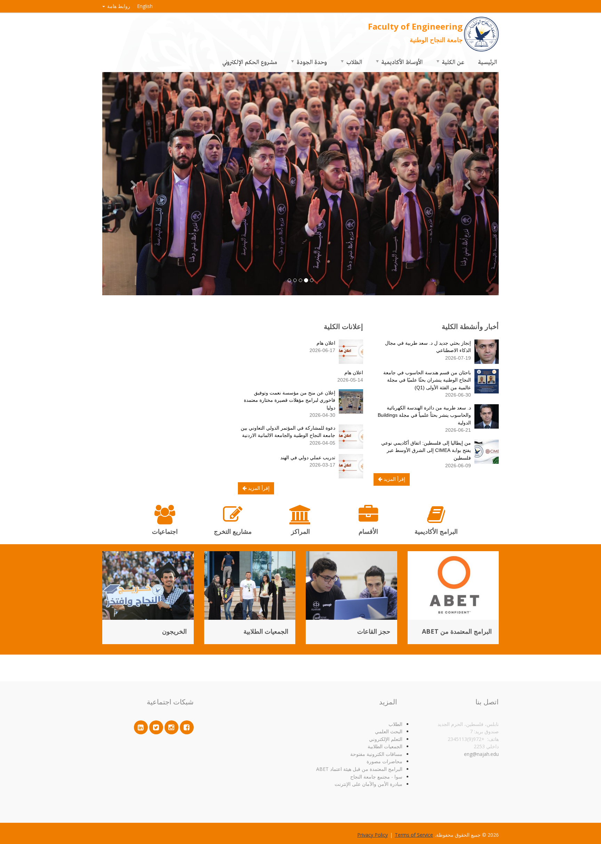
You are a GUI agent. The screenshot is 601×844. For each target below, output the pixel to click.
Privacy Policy (372, 834)
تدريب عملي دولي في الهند (307, 457)
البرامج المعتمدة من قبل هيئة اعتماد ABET (359, 769)
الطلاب (354, 61)
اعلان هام (325, 343)
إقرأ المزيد (393, 479)
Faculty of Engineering (415, 26)
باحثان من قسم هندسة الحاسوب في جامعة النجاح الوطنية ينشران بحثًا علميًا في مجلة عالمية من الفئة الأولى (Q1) (427, 380)
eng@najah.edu (481, 754)
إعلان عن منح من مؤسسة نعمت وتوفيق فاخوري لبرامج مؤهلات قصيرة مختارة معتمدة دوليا (289, 400)
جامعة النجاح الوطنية (436, 40)
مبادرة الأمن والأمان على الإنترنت (368, 784)
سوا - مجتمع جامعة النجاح (376, 776)
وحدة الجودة (312, 61)
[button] (469, 183)
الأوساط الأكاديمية (402, 61)
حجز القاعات (373, 631)
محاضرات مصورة (384, 761)
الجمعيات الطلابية (265, 631)
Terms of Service (414, 834)
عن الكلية (453, 61)
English (145, 6)
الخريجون (174, 631)
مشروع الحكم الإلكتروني (249, 61)
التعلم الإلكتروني (385, 739)
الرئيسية (487, 61)
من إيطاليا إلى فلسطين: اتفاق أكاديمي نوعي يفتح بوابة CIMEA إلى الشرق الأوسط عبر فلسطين (426, 450)
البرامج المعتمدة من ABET (457, 631)
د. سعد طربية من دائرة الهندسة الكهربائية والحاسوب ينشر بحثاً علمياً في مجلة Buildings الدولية (424, 415)
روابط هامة (118, 6)
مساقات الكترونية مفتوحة (376, 754)
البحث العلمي (388, 731)
